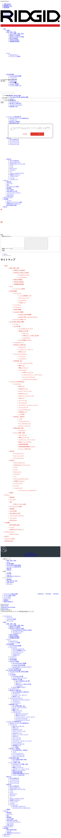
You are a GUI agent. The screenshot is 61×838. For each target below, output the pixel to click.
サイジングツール (14, 144)
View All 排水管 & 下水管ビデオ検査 (22, 630)
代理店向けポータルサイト (14, 203)
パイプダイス (26, 337)
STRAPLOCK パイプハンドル (17, 163)
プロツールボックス (15, 162)
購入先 (5, 206)
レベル (11, 167)
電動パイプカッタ (23, 367)
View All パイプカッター (21, 713)
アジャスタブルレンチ (24, 409)
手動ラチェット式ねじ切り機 (30, 335)
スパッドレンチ (23, 400)
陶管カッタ (21, 365)
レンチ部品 (21, 414)
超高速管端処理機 (23, 444)
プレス (11, 286)
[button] (30, 1)
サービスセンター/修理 (13, 186)
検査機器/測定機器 (19, 284)
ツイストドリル (14, 176)
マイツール (7, 13)
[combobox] (7, 92)
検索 (3, 250)
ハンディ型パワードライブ (26, 328)
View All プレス (14, 641)
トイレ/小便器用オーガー (25, 295)
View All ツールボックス (18, 806)
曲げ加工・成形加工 (15, 121)
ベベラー (16, 324)
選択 (2, 102)
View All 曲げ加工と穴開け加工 (20, 692)
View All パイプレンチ (18, 726)
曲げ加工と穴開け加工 (15, 103)
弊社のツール (7, 559)
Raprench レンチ (23, 393)
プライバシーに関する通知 (11, 593)
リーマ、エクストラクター (26, 363)
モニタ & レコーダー (24, 275)
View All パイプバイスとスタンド (21, 699)
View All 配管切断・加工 (18, 706)
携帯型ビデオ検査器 (19, 270)
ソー (11, 171)
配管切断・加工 (14, 106)
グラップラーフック (24, 298)
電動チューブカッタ (24, 437)
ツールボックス (14, 179)
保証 (8, 185)
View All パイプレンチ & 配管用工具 (19, 118)
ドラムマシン (17, 307)
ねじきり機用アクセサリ (25, 340)
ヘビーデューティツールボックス (27, 490)
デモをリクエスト (8, 197)
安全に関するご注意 (12, 191)
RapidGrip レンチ (23, 388)
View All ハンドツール (18, 648)
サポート (6, 180)
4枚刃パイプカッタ (28, 372)
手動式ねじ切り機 (23, 331)
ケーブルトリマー (14, 141)
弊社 (5, 571)
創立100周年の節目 (12, 205)
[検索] (36, 243)
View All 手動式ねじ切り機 (22, 681)
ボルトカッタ (13, 168)
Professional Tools (8, 6)
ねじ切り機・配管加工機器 (17, 321)
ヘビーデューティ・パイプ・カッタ (32, 374)
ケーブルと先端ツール (20, 319)
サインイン (9, 584)
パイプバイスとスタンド (16, 105)
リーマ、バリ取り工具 (24, 448)
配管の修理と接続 (14, 123)
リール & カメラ (23, 277)
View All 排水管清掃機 (15, 645)
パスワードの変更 (8, 15)
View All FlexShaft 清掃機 (19, 663)
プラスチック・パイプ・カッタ (27, 439)
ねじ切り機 (17, 326)
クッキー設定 (7, 597)
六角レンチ (21, 398)
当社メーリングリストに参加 (14, 202)
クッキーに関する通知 (9, 595)
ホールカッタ (22, 347)
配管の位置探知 (18, 279)
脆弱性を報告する (8, 601)
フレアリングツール (24, 421)
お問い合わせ (10, 196)
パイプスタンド (23, 358)
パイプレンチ (13, 120)
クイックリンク (8, 577)
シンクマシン (17, 305)
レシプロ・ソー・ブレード (26, 349)
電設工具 (12, 451)
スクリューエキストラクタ (17, 173)
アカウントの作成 (10, 538)
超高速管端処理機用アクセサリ (27, 446)
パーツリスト (10, 194)
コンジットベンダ (14, 142)
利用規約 (6, 600)
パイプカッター (23, 370)
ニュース (9, 200)
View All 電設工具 (14, 139)
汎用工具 (9, 159)
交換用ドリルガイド (15, 174)
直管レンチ (21, 386)
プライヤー (12, 170)
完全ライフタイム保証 (20, 504)
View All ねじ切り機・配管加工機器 (19, 671)
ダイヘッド (26, 333)
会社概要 (6, 199)
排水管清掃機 (13, 291)
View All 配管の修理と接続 (19, 759)
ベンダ (20, 419)
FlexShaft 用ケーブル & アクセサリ (28, 317)
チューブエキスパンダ (24, 423)
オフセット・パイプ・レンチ (26, 396)
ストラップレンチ (23, 407)
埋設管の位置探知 (19, 281)
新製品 (11, 492)
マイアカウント (8, 12)
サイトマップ (7, 598)
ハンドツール (17, 293)
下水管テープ (22, 302)
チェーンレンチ (23, 402)
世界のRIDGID (9, 541)
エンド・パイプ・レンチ (25, 391)
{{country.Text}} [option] (8, 95)
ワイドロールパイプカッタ (30, 379)
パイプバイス (22, 356)
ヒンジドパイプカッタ (29, 377)
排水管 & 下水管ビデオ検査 (21, 272)
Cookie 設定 (24, 133)
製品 (6, 265)
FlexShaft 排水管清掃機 (25, 314)
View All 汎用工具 (14, 160)
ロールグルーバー (19, 342)
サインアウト (7, 17)
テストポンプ (22, 430)
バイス (11, 165)
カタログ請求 (10, 189)
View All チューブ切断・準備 (20, 764)
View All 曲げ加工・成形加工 (20, 750)
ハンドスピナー (23, 300)
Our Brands (6, 7)
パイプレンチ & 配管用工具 (14, 116)
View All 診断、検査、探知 (17, 625)
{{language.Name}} (8, 100)
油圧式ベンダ (22, 351)
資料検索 (9, 188)
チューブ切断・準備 (19, 432)
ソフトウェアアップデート (14, 192)
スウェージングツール (24, 425)
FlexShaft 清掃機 (18, 312)
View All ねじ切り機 (17, 676)
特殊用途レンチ (23, 412)
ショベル (12, 177)
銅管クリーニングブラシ (25, 442)
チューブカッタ (23, 435)
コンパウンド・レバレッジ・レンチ (28, 405)
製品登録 (9, 181)
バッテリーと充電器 (19, 288)
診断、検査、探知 (14, 268)
